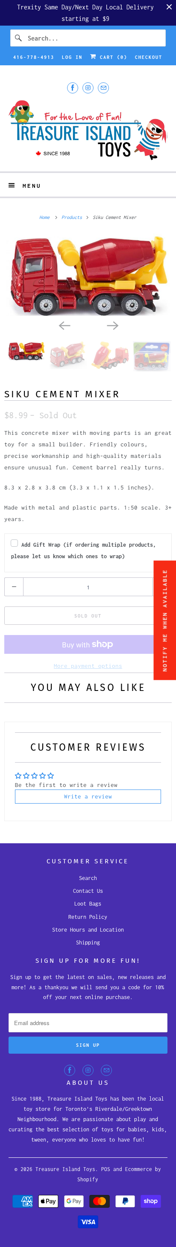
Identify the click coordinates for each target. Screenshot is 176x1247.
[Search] (18, 38)
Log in (72, 57)
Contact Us (88, 891)
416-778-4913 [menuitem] (33, 57)
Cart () (112, 57)
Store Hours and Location (88, 930)
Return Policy (87, 917)
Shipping (88, 942)
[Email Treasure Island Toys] (103, 87)
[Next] (112, 325)
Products (73, 217)
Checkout (148, 57)
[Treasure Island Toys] (88, 131)
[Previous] (64, 325)
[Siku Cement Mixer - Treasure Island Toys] (88, 274)
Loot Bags (87, 903)
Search (88, 878)
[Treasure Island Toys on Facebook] (72, 87)
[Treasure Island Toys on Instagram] (88, 87)
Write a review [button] (88, 796)
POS (105, 1169)
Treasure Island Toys (65, 1169)
